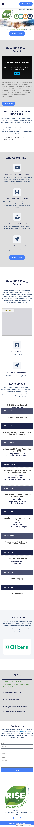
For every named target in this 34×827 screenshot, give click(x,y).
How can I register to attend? (14, 703)
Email (2, 750)
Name (2, 743)
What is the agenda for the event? (15, 696)
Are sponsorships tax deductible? (15, 711)
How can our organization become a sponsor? (15, 707)
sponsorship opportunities (23, 731)
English (21, 825)
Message (3, 757)
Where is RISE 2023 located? (13, 692)
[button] (2, 3)
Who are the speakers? (12, 699)
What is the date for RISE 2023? (14, 681)
